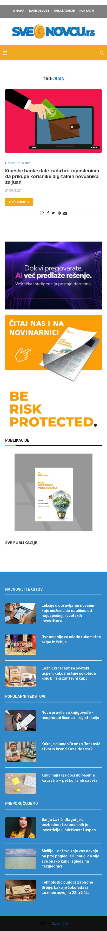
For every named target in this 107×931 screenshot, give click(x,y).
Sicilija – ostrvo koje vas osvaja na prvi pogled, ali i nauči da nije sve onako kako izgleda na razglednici (70, 859)
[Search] (101, 52)
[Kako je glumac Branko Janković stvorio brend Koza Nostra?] (20, 752)
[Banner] (53, 410)
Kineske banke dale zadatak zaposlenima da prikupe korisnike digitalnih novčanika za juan (52, 176)
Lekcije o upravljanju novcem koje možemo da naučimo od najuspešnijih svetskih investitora (68, 613)
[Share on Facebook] (48, 212)
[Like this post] (42, 212)
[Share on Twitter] (53, 212)
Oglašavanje (64, 10)
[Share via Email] (65, 212)
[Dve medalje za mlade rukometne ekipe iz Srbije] (20, 644)
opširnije (17, 202)
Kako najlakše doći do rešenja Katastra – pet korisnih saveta (70, 778)
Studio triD (60, 923)
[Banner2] (53, 276)
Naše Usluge (39, 10)
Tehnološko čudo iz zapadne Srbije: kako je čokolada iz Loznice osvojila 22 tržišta (67, 887)
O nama (18, 10)
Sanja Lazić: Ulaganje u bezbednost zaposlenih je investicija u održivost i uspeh (69, 824)
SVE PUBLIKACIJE (21, 542)
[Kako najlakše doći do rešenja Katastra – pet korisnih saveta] (20, 783)
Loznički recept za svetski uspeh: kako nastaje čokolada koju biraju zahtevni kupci (69, 673)
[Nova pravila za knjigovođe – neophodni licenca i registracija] (20, 720)
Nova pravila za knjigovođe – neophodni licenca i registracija (70, 715)
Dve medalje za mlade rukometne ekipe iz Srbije (71, 639)
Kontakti (86, 10)
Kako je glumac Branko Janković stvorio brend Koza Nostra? (71, 746)
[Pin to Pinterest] (59, 212)
